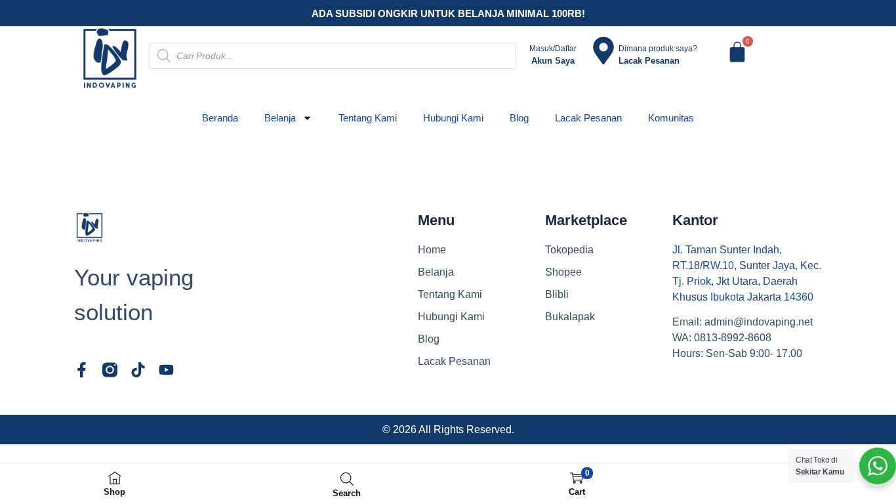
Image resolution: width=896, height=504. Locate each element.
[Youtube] (166, 369)
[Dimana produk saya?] (603, 50)
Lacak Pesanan (588, 117)
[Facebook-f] (81, 369)
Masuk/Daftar (553, 48)
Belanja (280, 117)
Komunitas (671, 117)
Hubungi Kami (453, 117)
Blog (519, 117)
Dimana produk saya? (658, 48)
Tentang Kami (367, 117)
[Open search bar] (347, 478)
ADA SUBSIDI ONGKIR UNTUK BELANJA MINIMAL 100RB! (448, 13)
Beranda (220, 117)
